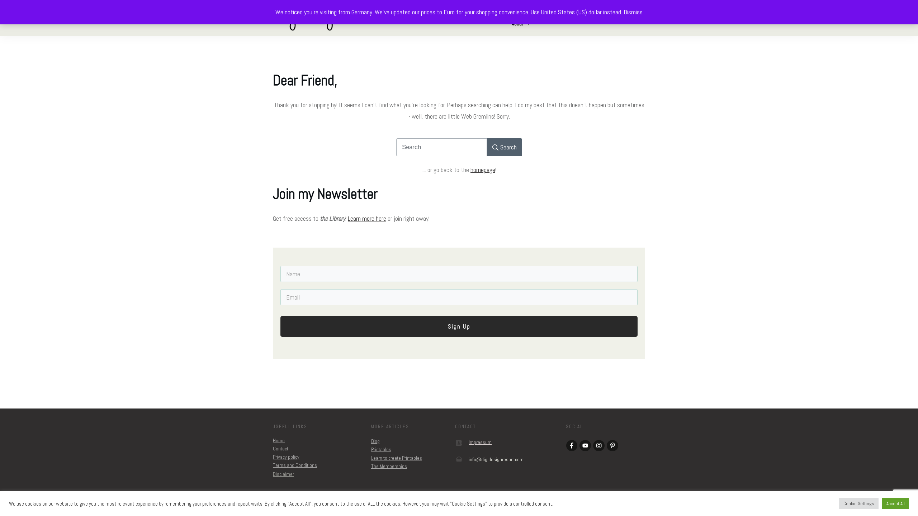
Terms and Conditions (295, 465)
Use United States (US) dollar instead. (576, 12)
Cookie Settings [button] (858, 504)
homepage (482, 170)
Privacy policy (286, 457)
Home (279, 440)
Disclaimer (283, 474)
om (496, 459)
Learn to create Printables (396, 458)
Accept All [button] (895, 504)
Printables (381, 449)
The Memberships (389, 466)
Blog (375, 441)
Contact (280, 448)
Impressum (480, 442)
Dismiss (633, 12)
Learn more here (367, 218)
